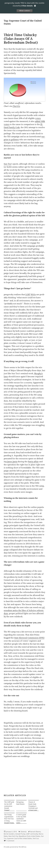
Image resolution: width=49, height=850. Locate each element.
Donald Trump (20, 834)
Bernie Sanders (9, 834)
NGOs (33, 294)
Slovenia (24, 832)
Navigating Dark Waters (20, 803)
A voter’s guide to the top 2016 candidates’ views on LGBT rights (21, 819)
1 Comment (10, 841)
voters (38, 118)
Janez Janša (12, 461)
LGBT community (32, 834)
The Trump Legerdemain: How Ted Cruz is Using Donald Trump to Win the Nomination (9, 819)
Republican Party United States (29, 836)
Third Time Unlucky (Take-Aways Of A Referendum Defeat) (21, 39)
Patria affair (33, 461)
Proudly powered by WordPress (15, 847)
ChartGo (16, 106)
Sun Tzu (7, 164)
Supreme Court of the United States (19, 838)
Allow (24, 10)
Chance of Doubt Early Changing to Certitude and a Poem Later (33, 806)
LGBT (27, 294)
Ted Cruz (36, 838)
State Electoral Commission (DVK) (29, 637)
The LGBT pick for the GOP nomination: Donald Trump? (9, 806)
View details (27, 6)
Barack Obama (35, 832)
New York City (13, 836)
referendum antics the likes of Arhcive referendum (24, 610)
